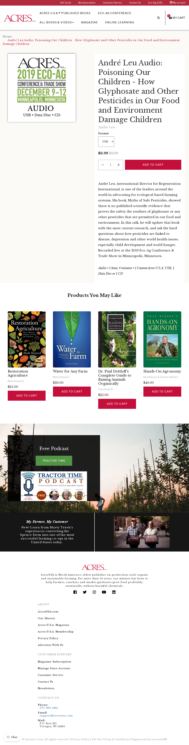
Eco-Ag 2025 (155, 2)
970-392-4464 (49, 707)
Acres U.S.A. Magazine (53, 625)
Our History (46, 618)
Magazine (89, 22)
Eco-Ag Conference (114, 13)
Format (103, 133)
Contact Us (135, 2)
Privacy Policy (48, 638)
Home (7, 36)
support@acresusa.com (56, 715)
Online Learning (119, 22)
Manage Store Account (54, 668)
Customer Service (112, 2)
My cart (176, 17)
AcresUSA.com (48, 611)
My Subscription (86, 2)
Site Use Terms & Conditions (110, 739)
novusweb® (159, 739)
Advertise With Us (50, 645)
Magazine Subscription (54, 661)
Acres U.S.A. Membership (56, 631)
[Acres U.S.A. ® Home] (20, 17)
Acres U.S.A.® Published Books (65, 13)
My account (179, 2)
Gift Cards (65, 2)
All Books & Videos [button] (55, 22)
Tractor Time (53, 460)
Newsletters (46, 688)
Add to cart (26, 395)
